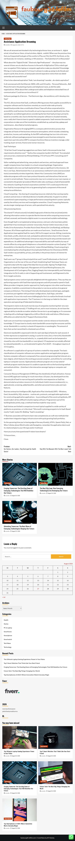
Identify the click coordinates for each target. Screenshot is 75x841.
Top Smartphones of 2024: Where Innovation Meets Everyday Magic (26, 675)
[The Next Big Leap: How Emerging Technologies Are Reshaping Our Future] (55, 474)
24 (7, 589)
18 (17, 585)
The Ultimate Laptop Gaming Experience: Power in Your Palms (24, 659)
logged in (15, 548)
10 (7, 580)
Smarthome (8, 631)
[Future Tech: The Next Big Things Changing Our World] (55, 772)
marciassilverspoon (8, 709)
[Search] (71, 27)
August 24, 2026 (52, 493)
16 (68, 580)
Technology (8, 39)
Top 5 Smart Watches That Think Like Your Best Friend (22, 663)
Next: (55, 449)
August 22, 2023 (16, 45)
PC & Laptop (8, 628)
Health (6, 620)
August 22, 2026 (16, 531)
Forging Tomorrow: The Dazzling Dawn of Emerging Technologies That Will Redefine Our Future (18, 490)
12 (28, 580)
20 (38, 585)
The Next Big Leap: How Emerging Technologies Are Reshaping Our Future (53, 489)
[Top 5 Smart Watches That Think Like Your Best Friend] (55, 737)
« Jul (3, 597)
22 (58, 585)
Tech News (7, 643)
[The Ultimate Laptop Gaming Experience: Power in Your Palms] (19, 737)
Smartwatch (8, 639)
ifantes (6, 624)
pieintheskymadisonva (9, 711)
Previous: (20, 449)
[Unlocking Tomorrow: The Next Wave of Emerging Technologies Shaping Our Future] (19, 512)
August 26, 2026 (16, 495)
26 (28, 589)
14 (48, 580)
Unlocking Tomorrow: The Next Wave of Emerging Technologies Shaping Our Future (19, 527)
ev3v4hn (7, 45)
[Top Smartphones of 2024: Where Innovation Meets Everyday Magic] (19, 809)
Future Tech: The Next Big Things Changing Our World (22, 671)
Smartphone (8, 635)
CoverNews (41, 838)
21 (48, 585)
